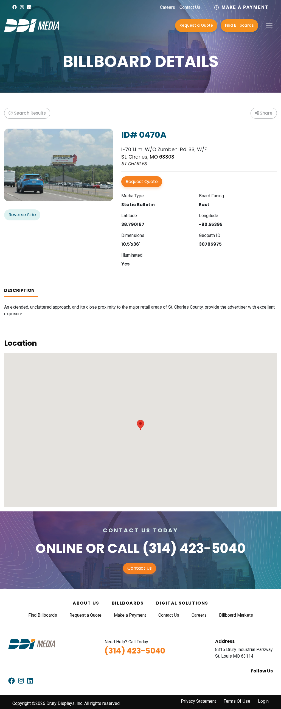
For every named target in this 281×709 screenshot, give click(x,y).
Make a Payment (245, 7)
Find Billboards (239, 25)
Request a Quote (196, 25)
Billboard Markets (236, 615)
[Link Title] (14, 7)
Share (265, 113)
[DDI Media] (31, 25)
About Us (86, 603)
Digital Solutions (182, 603)
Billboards (128, 603)
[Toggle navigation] (269, 25)
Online (59, 548)
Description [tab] (19, 290)
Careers (167, 7)
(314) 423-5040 (194, 548)
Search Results (29, 113)
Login (263, 701)
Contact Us (189, 7)
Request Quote (142, 181)
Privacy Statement (198, 701)
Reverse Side (22, 215)
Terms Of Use (237, 701)
